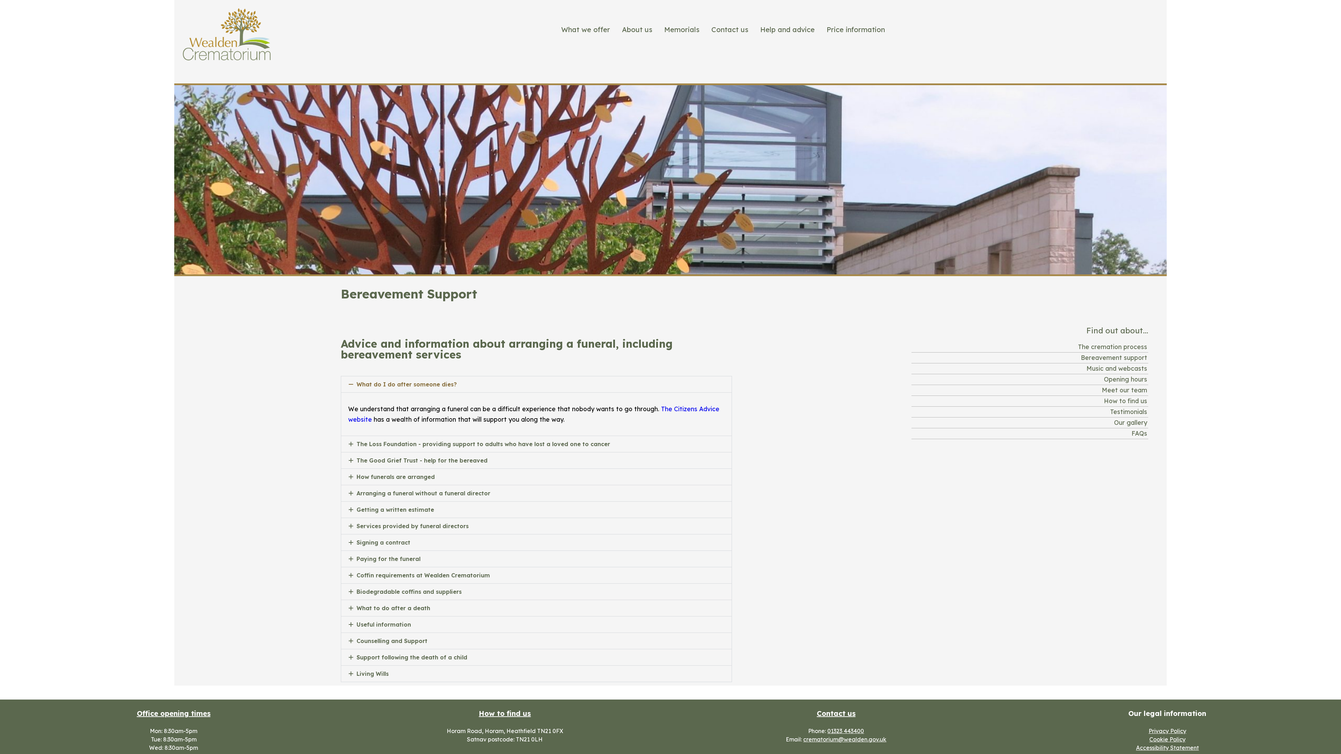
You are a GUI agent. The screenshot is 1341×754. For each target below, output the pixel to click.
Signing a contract (383, 542)
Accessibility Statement (1167, 747)
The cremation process (1112, 346)
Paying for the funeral (388, 558)
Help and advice (787, 29)
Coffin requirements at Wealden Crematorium (423, 575)
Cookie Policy (1167, 739)
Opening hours (1125, 379)
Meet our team (1124, 390)
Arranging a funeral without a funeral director (423, 493)
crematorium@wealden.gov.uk (844, 739)
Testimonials (1128, 411)
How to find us (1125, 401)
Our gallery (1130, 422)
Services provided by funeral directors (413, 526)
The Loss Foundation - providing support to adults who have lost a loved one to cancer (483, 444)
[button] (536, 384)
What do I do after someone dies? (407, 384)
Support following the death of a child (412, 657)
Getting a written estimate (395, 509)
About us (637, 29)
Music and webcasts (1116, 368)
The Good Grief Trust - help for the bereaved (422, 460)
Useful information (384, 624)
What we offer (585, 29)
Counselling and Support (392, 640)
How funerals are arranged (396, 476)
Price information (856, 29)
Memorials (681, 29)
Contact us (729, 29)
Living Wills (373, 673)
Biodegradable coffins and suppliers (409, 591)
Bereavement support (1114, 357)
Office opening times (174, 713)
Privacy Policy (1167, 730)
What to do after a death (393, 608)
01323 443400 (845, 730)
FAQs (1139, 433)
